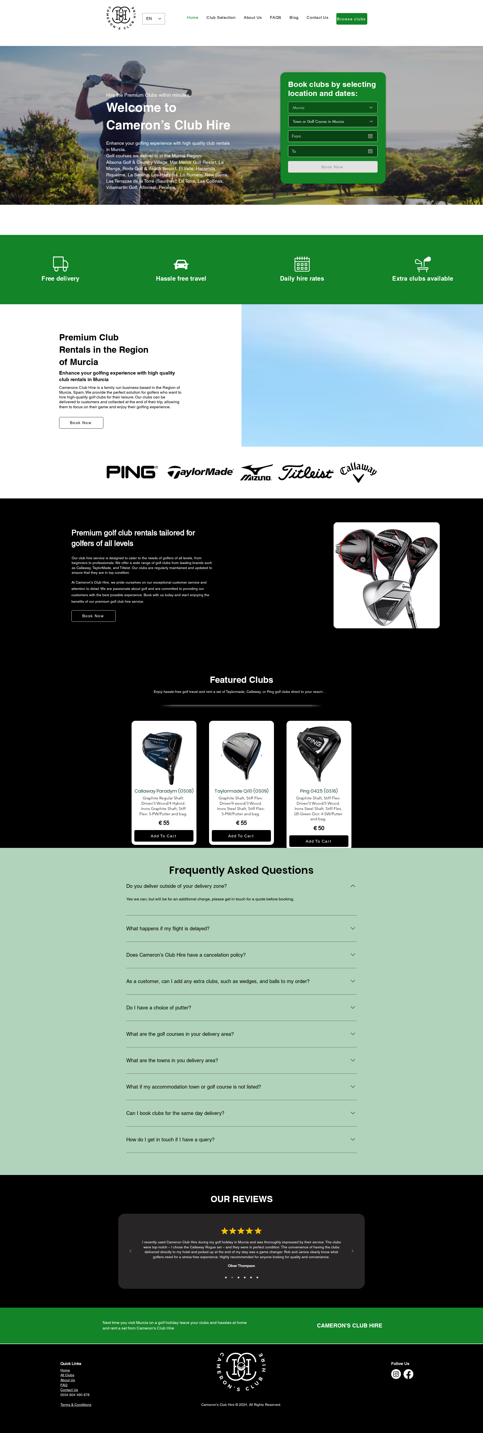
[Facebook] (408, 1374)
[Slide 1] (226, 1277)
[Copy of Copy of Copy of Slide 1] (238, 1277)
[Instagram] (396, 1374)
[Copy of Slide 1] (232, 1277)
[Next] (352, 1251)
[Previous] (131, 1251)
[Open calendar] (370, 136)
